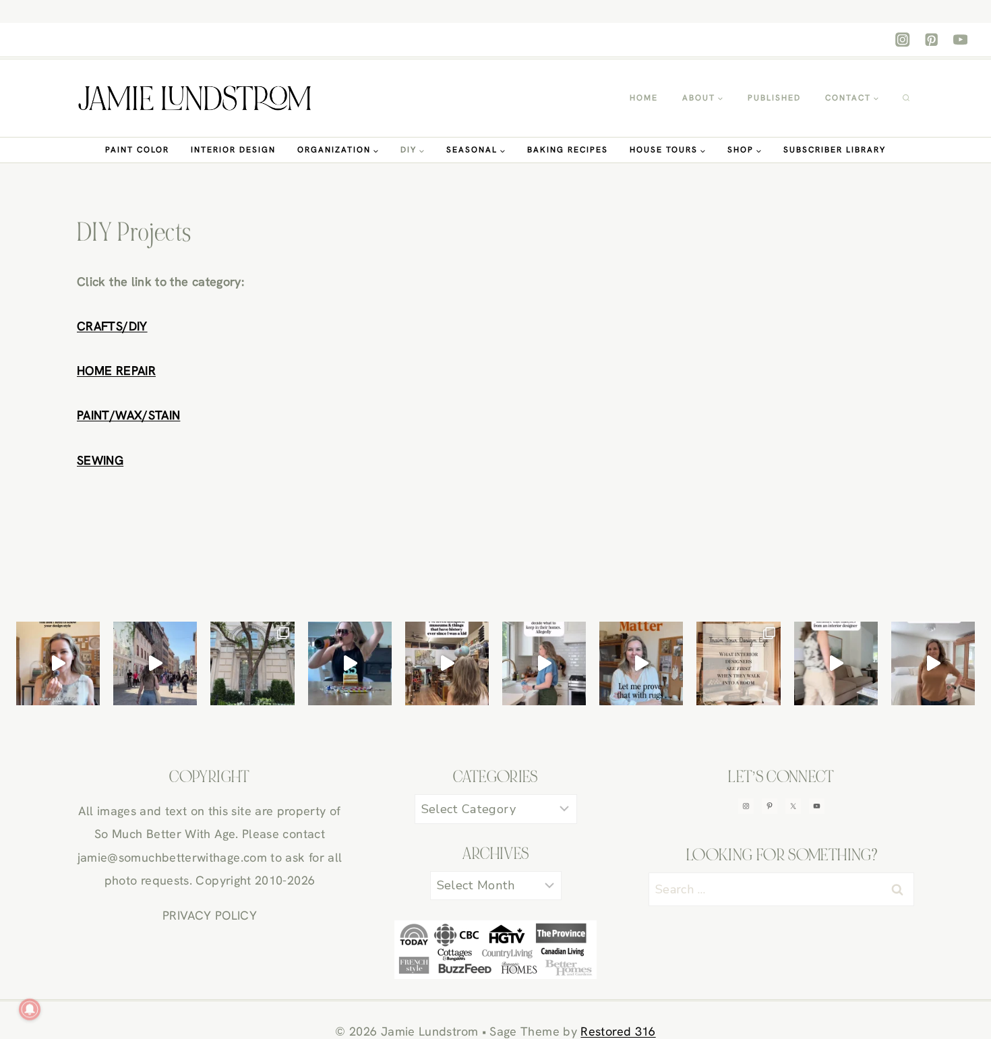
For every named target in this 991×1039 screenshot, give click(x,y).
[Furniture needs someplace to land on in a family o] (641, 663)
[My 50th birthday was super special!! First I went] (155, 663)
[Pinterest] (931, 40)
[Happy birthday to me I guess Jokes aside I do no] (447, 663)
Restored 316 (617, 1031)
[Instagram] (903, 40)
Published (774, 97)
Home (644, 97)
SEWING (100, 460)
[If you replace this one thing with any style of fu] (738, 663)
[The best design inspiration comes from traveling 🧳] (252, 663)
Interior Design (233, 149)
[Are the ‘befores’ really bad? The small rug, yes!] (933, 663)
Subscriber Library (834, 149)
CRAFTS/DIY (112, 326)
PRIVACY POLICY (209, 915)
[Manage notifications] (29, 1009)
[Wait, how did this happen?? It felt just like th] (350, 663)
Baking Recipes (567, 149)
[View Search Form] (906, 98)
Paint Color (137, 149)
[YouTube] (960, 40)
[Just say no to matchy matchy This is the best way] (836, 663)
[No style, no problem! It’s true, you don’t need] (58, 663)
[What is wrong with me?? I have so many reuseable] (544, 663)
